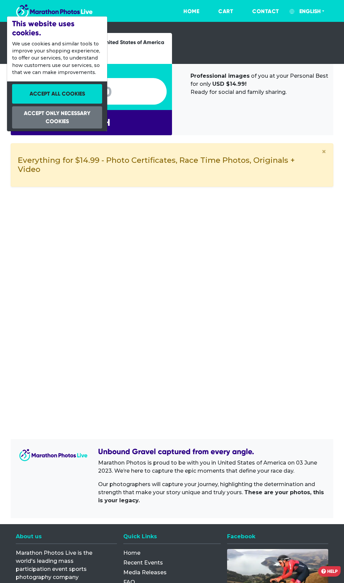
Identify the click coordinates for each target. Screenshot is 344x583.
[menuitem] (184, 11)
